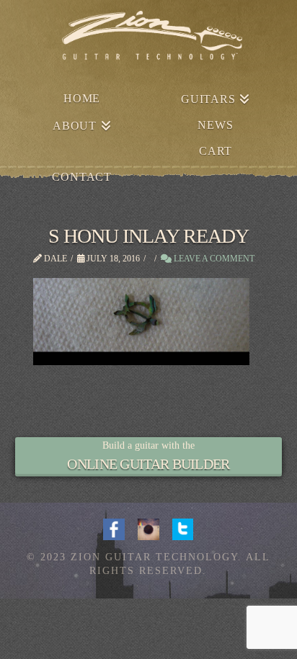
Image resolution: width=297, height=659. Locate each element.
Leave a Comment (213, 259)
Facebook (114, 528)
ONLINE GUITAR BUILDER (148, 464)
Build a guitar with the (148, 445)
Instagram (148, 528)
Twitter (183, 528)
